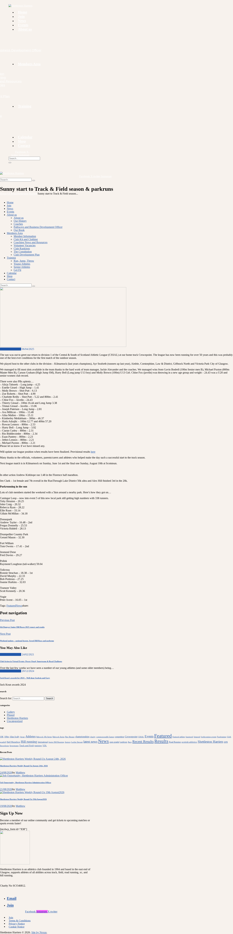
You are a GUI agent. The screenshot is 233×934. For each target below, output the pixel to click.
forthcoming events (208, 737)
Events (149, 736)
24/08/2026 (6, 772)
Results (161, 741)
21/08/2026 (6, 789)
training (38, 745)
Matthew (20, 772)
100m (6, 737)
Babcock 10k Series (44, 737)
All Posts (11, 193)
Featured (11, 605)
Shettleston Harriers (27, 193)
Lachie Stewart (77, 742)
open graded (114, 742)
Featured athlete (178, 737)
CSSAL (141, 737)
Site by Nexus (39, 932)
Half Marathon (13, 742)
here (93, 451)
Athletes (30, 736)
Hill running (29, 741)
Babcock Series (58, 737)
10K (2, 737)
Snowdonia (4, 746)
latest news (90, 741)
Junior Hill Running (56, 742)
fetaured (197, 737)
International (43, 742)
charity (93, 737)
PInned (10, 715)
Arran (22, 737)
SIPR (226, 742)
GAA (229, 737)
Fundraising (221, 737)
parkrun (123, 742)
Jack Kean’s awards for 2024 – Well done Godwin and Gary (25, 678)
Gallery (11, 711)
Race (130, 742)
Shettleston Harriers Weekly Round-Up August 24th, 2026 (24, 766)
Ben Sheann (70, 737)
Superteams (14, 746)
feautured (189, 737)
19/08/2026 (6, 805)
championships (82, 736)
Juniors (67, 742)
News (19, 605)
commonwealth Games (105, 737)
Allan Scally (14, 737)
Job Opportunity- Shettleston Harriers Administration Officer (25, 782)
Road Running (175, 742)
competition (119, 737)
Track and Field (26, 745)
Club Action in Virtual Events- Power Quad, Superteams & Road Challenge (31, 661)
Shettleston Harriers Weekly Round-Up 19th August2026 (23, 799)
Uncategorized (15, 721)
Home (3, 193)
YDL (44, 745)
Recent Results (143, 741)
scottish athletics (189, 742)
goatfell (3, 742)
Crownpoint (131, 736)
